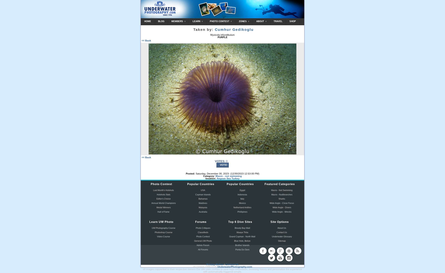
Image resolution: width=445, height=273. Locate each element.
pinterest (289, 250)
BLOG (161, 21)
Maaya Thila (242, 232)
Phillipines (242, 212)
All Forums (203, 249)
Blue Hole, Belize (242, 241)
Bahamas (203, 199)
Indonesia (242, 194)
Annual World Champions (163, 203)
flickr (271, 250)
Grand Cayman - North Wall (242, 236)
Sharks (281, 199)
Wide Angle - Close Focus (282, 203)
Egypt (242, 190)
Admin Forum (203, 245)
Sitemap (282, 241)
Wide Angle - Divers (282, 207)
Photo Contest (203, 236)
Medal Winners (163, 207)
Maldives (203, 203)
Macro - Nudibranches (281, 194)
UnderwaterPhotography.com (234, 266)
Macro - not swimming (229, 176)
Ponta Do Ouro (242, 249)
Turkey (236, 178)
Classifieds (203, 232)
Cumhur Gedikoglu (234, 30)
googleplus (280, 250)
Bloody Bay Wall (242, 228)
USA (203, 190)
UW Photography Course (163, 228)
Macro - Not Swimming (282, 190)
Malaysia (203, 207)
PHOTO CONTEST (220, 21)
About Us (281, 228)
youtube (280, 257)
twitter (271, 257)
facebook (263, 250)
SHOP (292, 21)
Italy (242, 199)
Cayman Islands (203, 194)
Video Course (163, 236)
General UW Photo (203, 241)
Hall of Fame (163, 212)
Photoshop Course (163, 232)
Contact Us (282, 232)
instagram (288, 257)
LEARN (197, 21)
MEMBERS (177, 21)
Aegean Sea (224, 178)
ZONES (243, 21)
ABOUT (260, 21)
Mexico (242, 203)
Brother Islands (242, 245)
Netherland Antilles (242, 207)
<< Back (146, 40)
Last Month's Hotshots (163, 190)
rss (297, 250)
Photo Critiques (203, 228)
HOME (147, 21)
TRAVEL (278, 21)
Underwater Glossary (282, 236)
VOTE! (223, 164)
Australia (203, 212)
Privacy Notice (214, 264)
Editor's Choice (163, 199)
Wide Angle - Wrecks (282, 212)
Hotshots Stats (163, 194)
